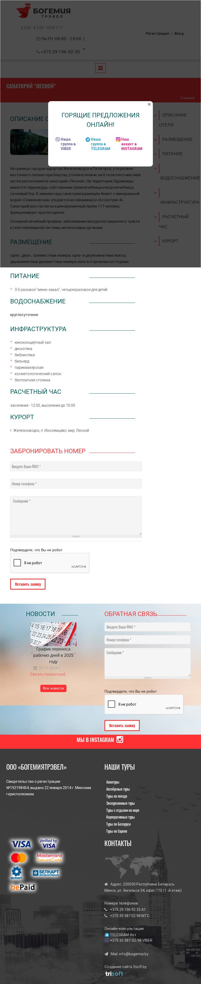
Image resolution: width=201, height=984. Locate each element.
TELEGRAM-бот (123, 935)
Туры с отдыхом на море (122, 810)
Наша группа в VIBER (68, 144)
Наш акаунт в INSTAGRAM (131, 144)
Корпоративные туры (120, 817)
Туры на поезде (116, 796)
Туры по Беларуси (118, 824)
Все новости (53, 688)
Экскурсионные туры (120, 803)
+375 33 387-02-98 (126, 940)
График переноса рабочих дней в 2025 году (53, 655)
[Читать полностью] (47, 674)
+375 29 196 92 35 (125, 909)
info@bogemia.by (133, 954)
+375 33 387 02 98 (125, 916)
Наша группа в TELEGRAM (100, 144)
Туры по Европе (116, 831)
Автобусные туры (118, 789)
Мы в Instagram (95, 740)
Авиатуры (112, 782)
